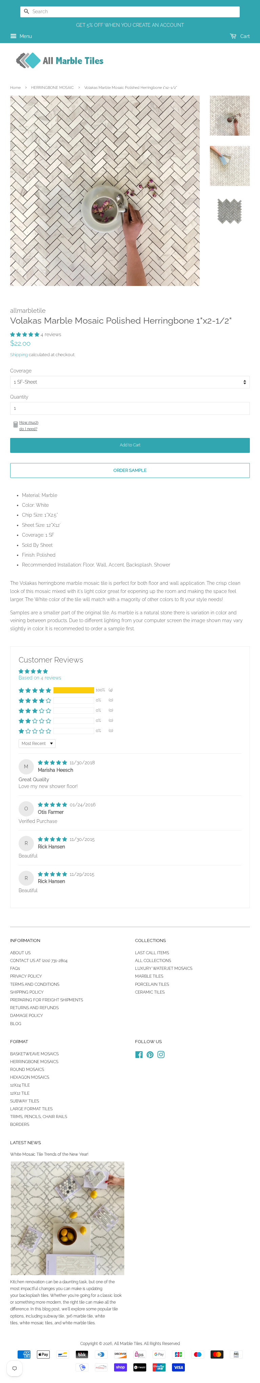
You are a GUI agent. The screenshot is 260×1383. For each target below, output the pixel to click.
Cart (244, 36)
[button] (25, 334)
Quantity (19, 397)
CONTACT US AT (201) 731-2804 (38, 960)
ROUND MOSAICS (27, 1069)
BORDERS (19, 1124)
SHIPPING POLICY (27, 992)
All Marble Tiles (128, 1343)
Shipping (19, 354)
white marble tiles (78, 1323)
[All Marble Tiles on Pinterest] (150, 1056)
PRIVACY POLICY (26, 976)
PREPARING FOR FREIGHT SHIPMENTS (46, 1000)
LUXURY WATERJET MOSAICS (163, 968)
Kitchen (17, 1282)
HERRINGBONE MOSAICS (34, 1061)
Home (15, 87)
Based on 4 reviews (40, 677)
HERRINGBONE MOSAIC (52, 87)
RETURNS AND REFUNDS (34, 1007)
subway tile (53, 1316)
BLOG (15, 1023)
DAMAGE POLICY (26, 1015)
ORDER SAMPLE (130, 470)
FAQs (15, 968)
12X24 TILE (20, 1085)
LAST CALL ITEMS (152, 952)
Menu (25, 36)
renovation (35, 1282)
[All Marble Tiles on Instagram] (161, 1056)
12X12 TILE (19, 1093)
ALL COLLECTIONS (153, 960)
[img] (53, 762)
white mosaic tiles (36, 1323)
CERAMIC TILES (150, 992)
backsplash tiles (33, 1295)
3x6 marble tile (79, 1316)
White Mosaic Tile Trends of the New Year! (49, 1154)
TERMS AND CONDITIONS (34, 984)
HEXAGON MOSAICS (29, 1077)
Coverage (20, 370)
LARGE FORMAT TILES (31, 1109)
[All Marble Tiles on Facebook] (139, 1056)
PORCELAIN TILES (152, 984)
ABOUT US (20, 952)
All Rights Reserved (162, 1343)
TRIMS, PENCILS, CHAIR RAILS (38, 1116)
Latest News (25, 1142)
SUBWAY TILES (24, 1101)
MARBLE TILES (149, 976)
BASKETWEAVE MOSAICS (34, 1054)
